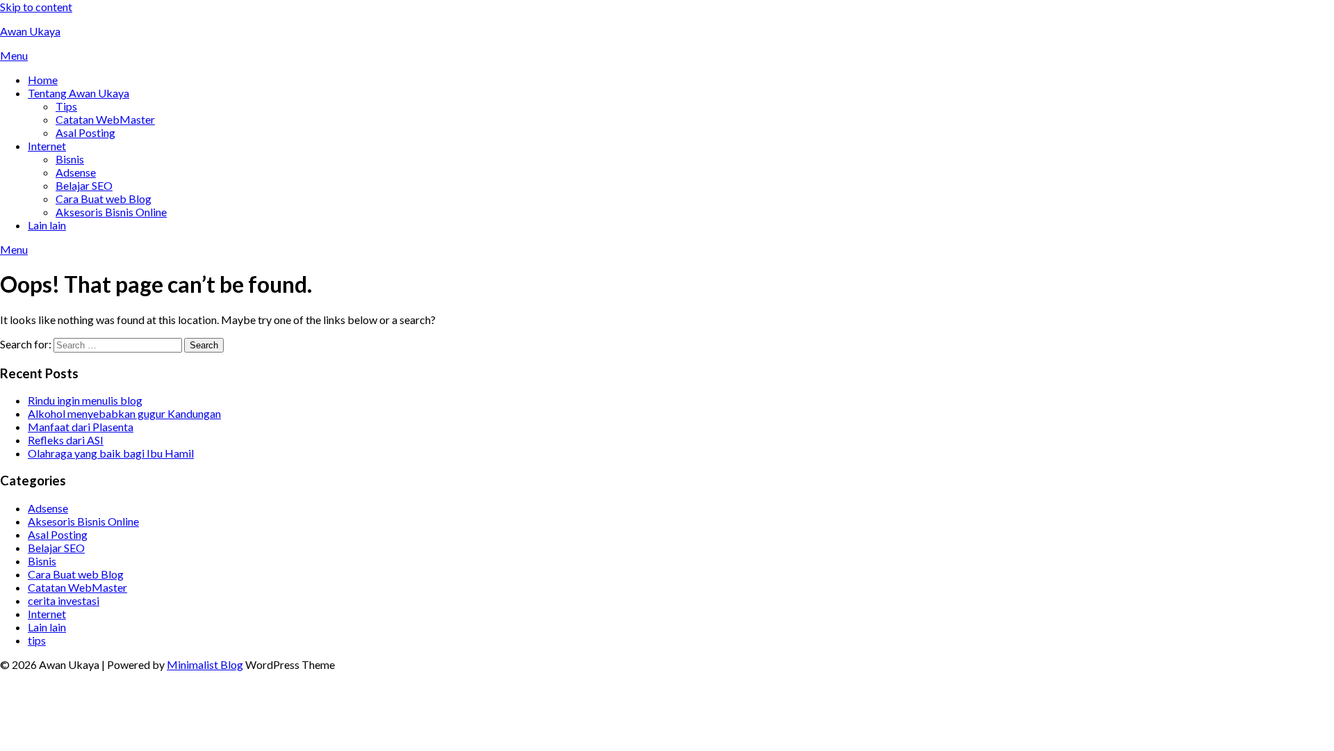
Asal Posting (85, 132)
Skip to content (36, 6)
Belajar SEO (84, 185)
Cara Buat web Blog (103, 198)
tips (37, 640)
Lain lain (47, 225)
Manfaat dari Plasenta (80, 426)
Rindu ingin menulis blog (85, 400)
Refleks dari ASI (66, 439)
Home (43, 79)
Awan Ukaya (30, 31)
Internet (47, 145)
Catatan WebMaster (105, 119)
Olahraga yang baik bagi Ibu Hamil (111, 453)
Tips (66, 106)
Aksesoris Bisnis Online (111, 211)
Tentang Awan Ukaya (78, 92)
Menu (14, 55)
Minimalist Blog (205, 664)
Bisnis (70, 158)
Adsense (76, 172)
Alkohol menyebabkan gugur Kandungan (124, 413)
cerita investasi (63, 600)
